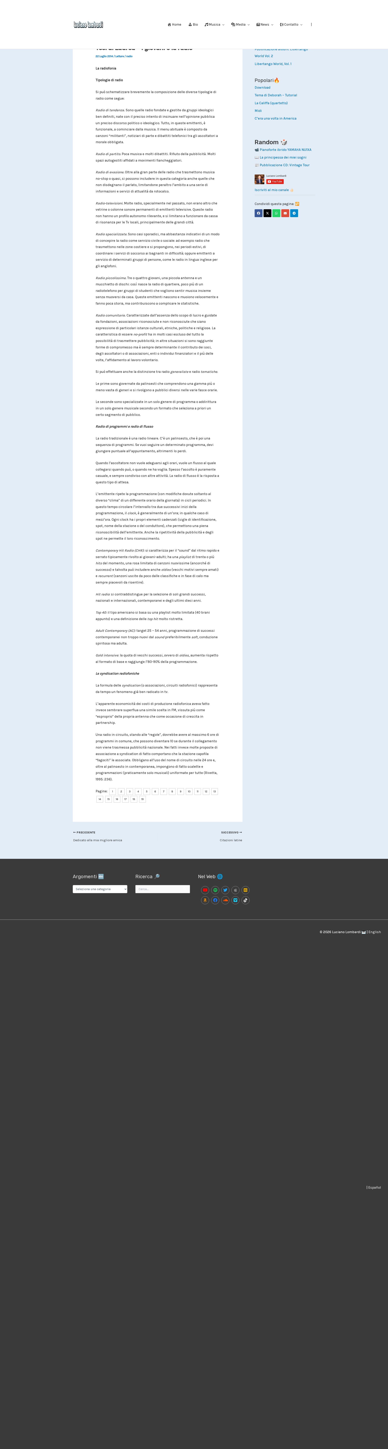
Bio (195, 24)
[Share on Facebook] (259, 213)
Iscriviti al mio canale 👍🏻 (274, 190)
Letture (119, 56)
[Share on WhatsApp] (276, 213)
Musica (214, 24)
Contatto (291, 24)
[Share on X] (267, 213)
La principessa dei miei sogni (283, 157)
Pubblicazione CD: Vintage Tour (285, 165)
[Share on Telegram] (294, 213)
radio (129, 56)
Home (176, 24)
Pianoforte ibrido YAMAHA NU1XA (285, 150)
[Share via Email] (285, 213)
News (264, 24)
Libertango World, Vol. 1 (273, 64)
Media (241, 24)
